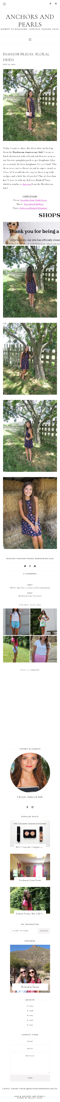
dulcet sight (35, 1098)
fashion (11, 559)
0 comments (30, 574)
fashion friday (25, 559)
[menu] (4, 4)
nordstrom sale (44, 559)
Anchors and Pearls (30, 20)
